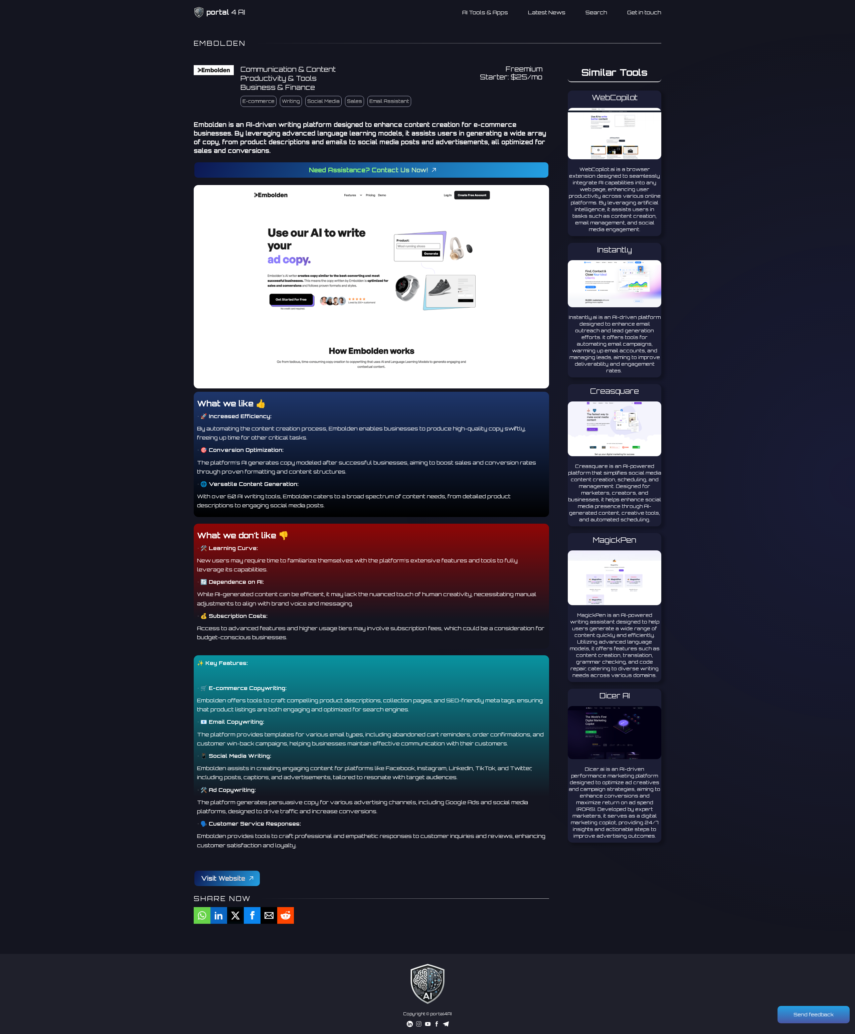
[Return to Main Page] (427, 984)
